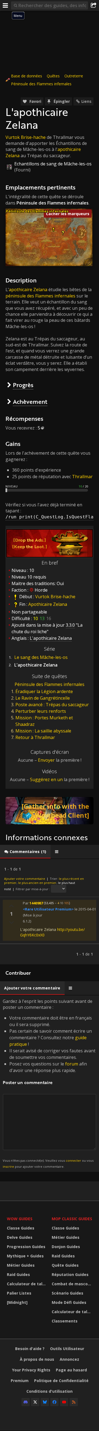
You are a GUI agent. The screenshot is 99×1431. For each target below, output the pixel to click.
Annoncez (69, 1359)
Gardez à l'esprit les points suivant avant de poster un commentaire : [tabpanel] (49, 1083)
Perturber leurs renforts (40, 711)
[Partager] (93, 5)
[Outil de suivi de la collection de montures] (50, 810)
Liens (86, 101)
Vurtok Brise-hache (26, 137)
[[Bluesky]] (45, 1402)
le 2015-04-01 (85, 909)
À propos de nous (37, 1359)
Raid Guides (18, 1274)
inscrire (8, 1166)
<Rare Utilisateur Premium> (48, 909)
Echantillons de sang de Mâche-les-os (53, 164)
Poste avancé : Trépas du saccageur (52, 705)
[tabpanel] (49, 911)
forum (71, 1064)
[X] (35, 1402)
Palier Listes (19, 1293)
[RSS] (74, 1402)
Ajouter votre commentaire (24, 879)
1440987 (36, 902)
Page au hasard (71, 1369)
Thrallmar (82, 477)
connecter (73, 1160)
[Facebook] (54, 1402)
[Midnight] (17, 1302)
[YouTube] (64, 1402)
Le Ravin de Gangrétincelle (42, 698)
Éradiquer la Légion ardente (44, 691)
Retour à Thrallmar (35, 737)
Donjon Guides (66, 1246)
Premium (20, 1380)
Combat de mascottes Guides (73, 1283)
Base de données (26, 75)
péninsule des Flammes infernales (40, 296)
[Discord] (25, 1402)
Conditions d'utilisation (49, 1391)
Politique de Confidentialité (61, 1380)
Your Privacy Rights (31, 1369)
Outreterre (73, 75)
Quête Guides (65, 1265)
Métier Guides (21, 1265)
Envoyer (46, 760)
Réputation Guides (70, 1274)
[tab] (25, 851)
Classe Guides (20, 1228)
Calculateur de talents (28, 1283)
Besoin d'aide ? (30, 1348)
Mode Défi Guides (69, 1302)
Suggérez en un (46, 779)
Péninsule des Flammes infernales (41, 83)
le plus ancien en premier (37, 883)
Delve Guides (19, 1237)
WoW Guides (19, 1218)
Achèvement (30, 401)
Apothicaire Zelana (47, 604)
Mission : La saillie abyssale (43, 731)
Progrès (23, 385)
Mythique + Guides (25, 1255)
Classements (65, 1321)
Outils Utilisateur (67, 1348)
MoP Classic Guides (72, 1218)
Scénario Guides (67, 1293)
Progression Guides (26, 1246)
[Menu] (5, 5)
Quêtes (53, 75)
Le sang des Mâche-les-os (41, 657)
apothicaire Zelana (28, 290)
